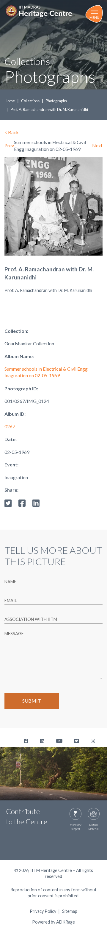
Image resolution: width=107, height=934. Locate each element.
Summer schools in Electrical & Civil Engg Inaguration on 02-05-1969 (46, 372)
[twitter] (8, 502)
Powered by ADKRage (53, 921)
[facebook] (22, 502)
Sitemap (69, 911)
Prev (9, 145)
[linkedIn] (36, 502)
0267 (9, 426)
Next (97, 145)
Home (10, 100)
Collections (30, 100)
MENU (94, 17)
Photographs (56, 100)
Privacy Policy (43, 911)
